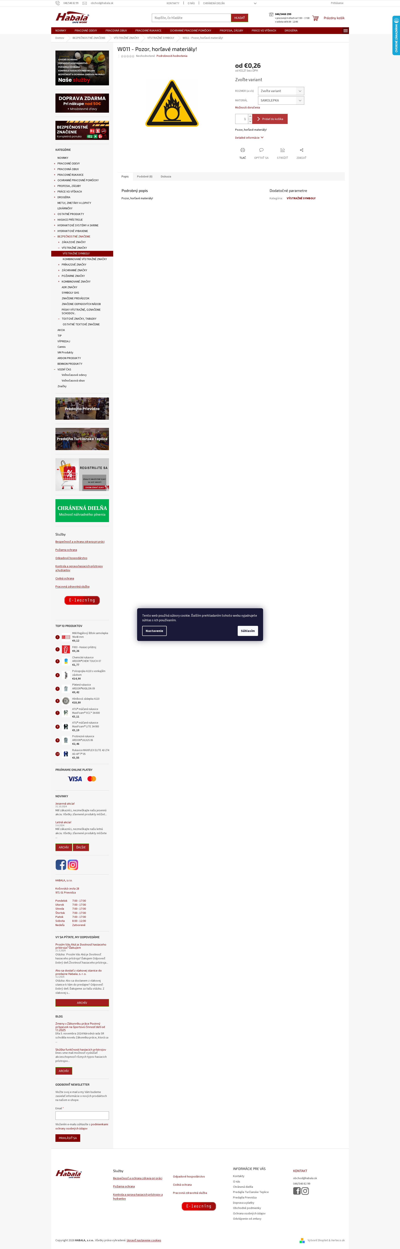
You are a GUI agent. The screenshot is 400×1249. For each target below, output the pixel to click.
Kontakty (173, 3)
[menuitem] (60, 30)
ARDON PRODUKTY (69, 358)
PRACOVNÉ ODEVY (69, 163)
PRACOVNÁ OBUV (68, 169)
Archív (64, 847)
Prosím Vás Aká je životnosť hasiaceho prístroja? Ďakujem (80, 946)
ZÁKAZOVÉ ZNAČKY (74, 242)
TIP (60, 336)
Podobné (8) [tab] (144, 177)
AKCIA (61, 330)
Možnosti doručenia (247, 108)
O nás (191, 3)
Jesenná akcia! (65, 803)
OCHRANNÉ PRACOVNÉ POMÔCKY (78, 180)
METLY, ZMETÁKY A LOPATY (74, 203)
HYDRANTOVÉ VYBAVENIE (73, 231)
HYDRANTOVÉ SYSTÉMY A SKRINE (78, 225)
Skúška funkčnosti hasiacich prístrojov (80, 1049)
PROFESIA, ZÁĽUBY (69, 186)
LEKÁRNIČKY (65, 208)
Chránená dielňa (214, 3)
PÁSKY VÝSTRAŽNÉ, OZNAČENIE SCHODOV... (81, 311)
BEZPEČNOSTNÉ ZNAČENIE (74, 236)
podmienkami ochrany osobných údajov (81, 1126)
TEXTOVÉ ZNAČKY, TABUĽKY (79, 319)
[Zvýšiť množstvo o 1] (250, 116)
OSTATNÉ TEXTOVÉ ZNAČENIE (81, 324)
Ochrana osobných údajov (249, 1213)
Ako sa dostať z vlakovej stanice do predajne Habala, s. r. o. (78, 972)
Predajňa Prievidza (245, 1198)
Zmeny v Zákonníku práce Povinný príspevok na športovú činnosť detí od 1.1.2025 (80, 1026)
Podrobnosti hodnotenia (172, 56)
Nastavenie (154, 631)
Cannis (62, 347)
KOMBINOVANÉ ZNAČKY (76, 282)
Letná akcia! (63, 822)
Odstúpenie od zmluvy (247, 1219)
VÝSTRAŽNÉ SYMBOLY (76, 253)
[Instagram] (73, 865)
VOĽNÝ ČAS (64, 369)
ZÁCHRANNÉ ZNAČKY (74, 270)
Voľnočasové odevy (74, 375)
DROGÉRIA (64, 197)
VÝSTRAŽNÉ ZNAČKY (74, 248)
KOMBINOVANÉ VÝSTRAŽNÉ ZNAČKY (85, 259)
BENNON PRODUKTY (70, 364)
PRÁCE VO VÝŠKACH (70, 192)
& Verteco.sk (336, 1240)
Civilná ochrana (64, 579)
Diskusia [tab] (166, 177)
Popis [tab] (125, 177)
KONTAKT (300, 1171)
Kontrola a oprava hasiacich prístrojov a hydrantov (79, 568)
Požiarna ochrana (66, 550)
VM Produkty (65, 352)
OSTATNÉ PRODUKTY (71, 214)
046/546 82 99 (301, 1184)
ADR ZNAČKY (69, 287)
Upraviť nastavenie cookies (144, 1240)
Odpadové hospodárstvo (71, 558)
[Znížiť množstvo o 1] (250, 121)
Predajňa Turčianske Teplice (251, 1192)
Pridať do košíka (272, 119)
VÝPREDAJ (64, 341)
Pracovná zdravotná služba (72, 587)
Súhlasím (248, 631)
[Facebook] (61, 865)
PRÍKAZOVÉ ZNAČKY (74, 265)
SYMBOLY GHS (70, 293)
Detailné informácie (247, 138)
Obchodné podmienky (247, 1208)
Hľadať (239, 18)
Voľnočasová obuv (73, 381)
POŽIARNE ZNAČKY (73, 276)
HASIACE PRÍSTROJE (70, 220)
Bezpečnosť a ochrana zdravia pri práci (80, 542)
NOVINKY (63, 158)
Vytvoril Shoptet (318, 1240)
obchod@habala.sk (305, 1178)
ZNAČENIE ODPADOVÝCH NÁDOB (81, 304)
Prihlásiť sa (68, 1138)
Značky (62, 386)
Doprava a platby (243, 1203)
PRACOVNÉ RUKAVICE (71, 175)
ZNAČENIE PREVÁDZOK (75, 298)
